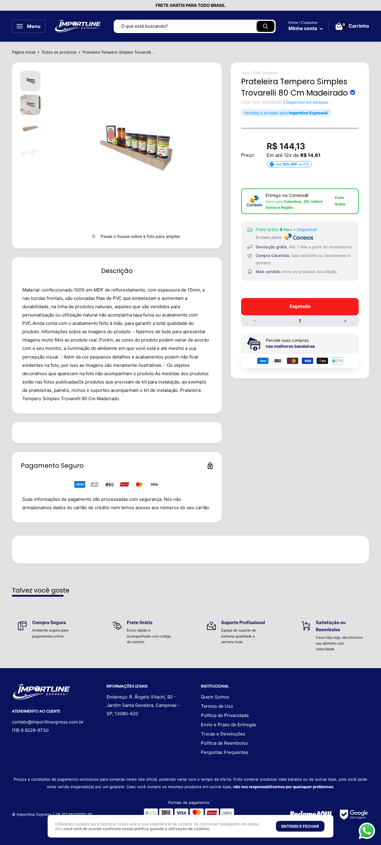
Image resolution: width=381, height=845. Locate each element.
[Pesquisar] (265, 26)
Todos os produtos (58, 52)
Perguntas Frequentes (224, 752)
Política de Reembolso (224, 743)
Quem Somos (215, 697)
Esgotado (300, 306)
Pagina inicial (23, 52)
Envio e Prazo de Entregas (228, 724)
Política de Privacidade (225, 715)
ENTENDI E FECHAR (300, 826)
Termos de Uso (217, 706)
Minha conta (303, 28)
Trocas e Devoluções (223, 734)
